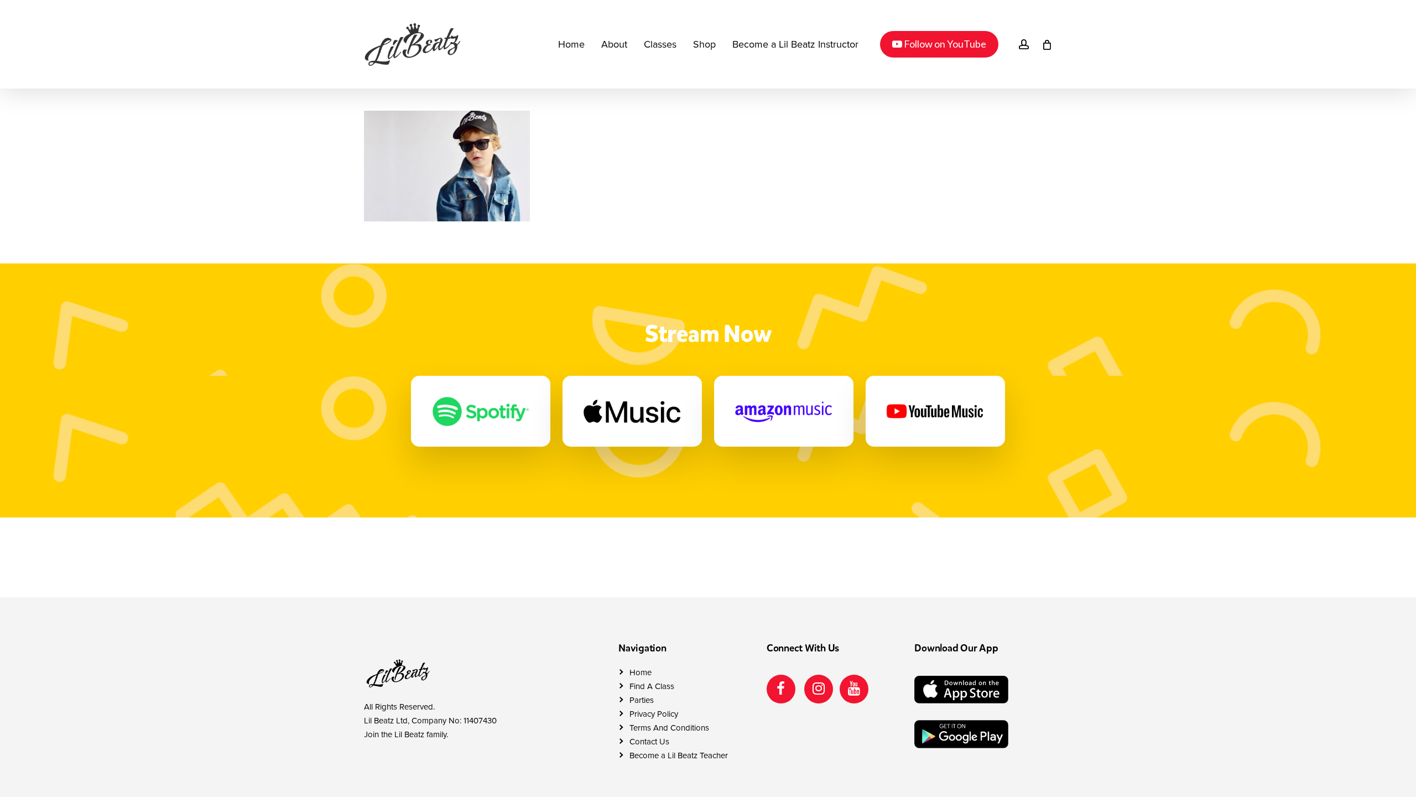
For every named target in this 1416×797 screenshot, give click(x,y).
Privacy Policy (653, 714)
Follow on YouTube (939, 43)
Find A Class (651, 686)
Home (640, 672)
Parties (641, 700)
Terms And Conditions (669, 728)
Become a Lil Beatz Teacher (678, 755)
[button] (1395, 6)
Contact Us (649, 742)
